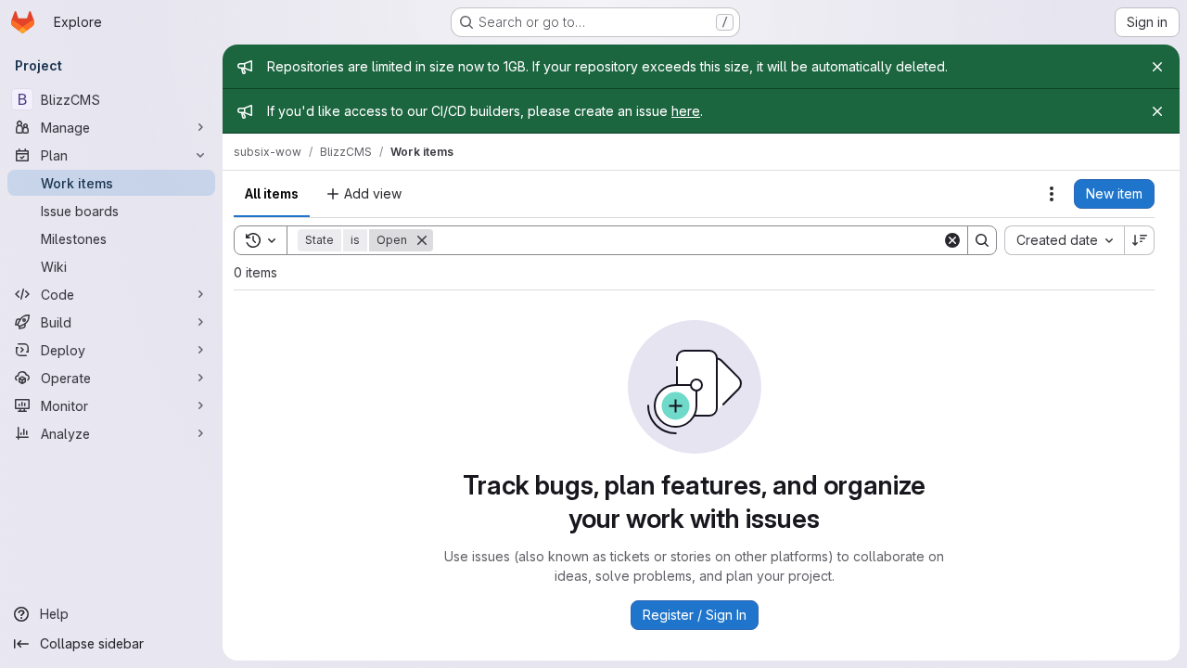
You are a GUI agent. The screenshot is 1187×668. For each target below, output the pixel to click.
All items (272, 193)
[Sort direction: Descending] (1140, 240)
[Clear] (952, 240)
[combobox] (1064, 240)
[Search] (982, 240)
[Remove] (422, 240)
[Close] (1157, 67)
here (685, 111)
